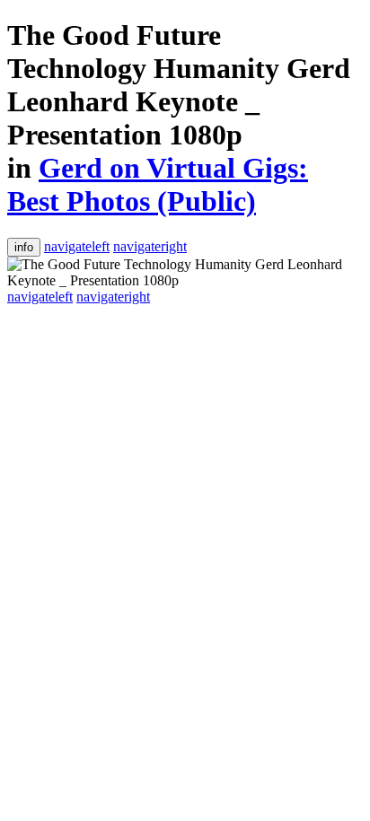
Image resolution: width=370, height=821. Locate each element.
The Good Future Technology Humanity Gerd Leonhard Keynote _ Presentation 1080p (178, 85)
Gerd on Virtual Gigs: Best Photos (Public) (157, 184)
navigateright (150, 246)
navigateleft (77, 246)
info (23, 247)
